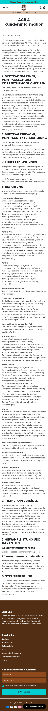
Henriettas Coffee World (30, 703)
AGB (4, 649)
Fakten (5, 660)
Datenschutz (7, 646)
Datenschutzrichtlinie (11, 656)
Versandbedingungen (11, 653)
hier (6, 586)
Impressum (7, 642)
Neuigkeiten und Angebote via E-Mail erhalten (20, 686)
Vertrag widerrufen (34, 706)
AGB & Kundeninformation (26, 12)
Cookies (5, 639)
